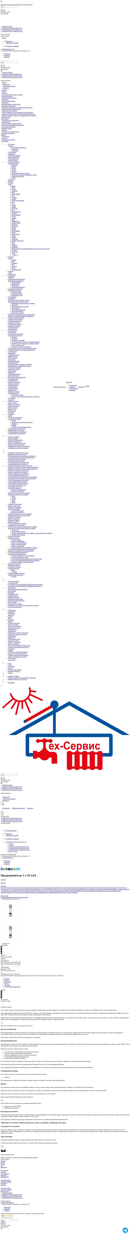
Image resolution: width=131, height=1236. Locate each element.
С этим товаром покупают (12, 986)
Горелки (7, 892)
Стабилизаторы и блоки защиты (24, 889)
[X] (9, 869)
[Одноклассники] (4, 869)
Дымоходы (74, 887)
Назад (11, 843)
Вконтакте (7, 54)
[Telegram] (19, 869)
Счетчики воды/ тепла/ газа (43, 891)
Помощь (3, 1185)
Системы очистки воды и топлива (15, 887)
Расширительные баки (103, 887)
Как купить (7, 982)
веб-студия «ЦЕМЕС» (51, 1213)
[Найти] (2, 8)
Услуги (3, 1164)
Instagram (7, 55)
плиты (26, 897)
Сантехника (48, 892)
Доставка (7, 985)
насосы (22, 897)
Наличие (7, 978)
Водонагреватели (30, 887)
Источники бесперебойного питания (90, 891)
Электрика (74, 892)
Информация (5, 1177)
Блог (2, 1165)
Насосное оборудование (43, 887)
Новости (3, 1172)
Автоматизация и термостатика (86, 887)
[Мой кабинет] (1, 795)
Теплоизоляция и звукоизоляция (69, 891)
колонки (13, 897)
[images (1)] (10, 920)
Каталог (3, 1161)
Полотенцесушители (33, 892)
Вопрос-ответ (5, 1191)
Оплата (6, 983)
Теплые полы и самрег (64, 892)
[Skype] (17, 869)
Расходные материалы (108, 891)
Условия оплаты (6, 1180)
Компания (4, 1167)
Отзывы (6, 980)
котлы (18, 897)
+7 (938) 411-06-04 (6, 26)
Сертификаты (5, 1173)
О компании (4, 1170)
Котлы (3, 887)
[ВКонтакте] (2, 869)
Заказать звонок (12, 851)
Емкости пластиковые (64, 887)
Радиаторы (54, 887)
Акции (3, 1162)
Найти (3, 1222)
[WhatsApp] (14, 869)
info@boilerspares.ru (8, 49)
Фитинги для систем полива (18, 892)
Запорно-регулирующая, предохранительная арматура (96, 889)
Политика (4, 1183)
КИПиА (42, 892)
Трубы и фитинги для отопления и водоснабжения (64, 889)
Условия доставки (6, 1182)
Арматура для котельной (41, 889)
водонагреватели (6, 897)
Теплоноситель (22, 891)
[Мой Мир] (7, 869)
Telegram (7, 57)
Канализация (55, 891)
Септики (54, 892)
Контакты (4, 1175)
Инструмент (31, 891)
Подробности (5, 960)
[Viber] (12, 869)
